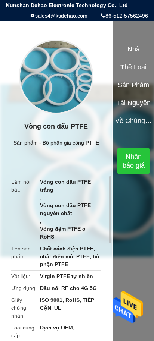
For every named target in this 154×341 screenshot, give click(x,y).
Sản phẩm (25, 143)
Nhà (133, 49)
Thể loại (133, 67)
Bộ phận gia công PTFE (71, 143)
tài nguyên (133, 103)
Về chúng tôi (133, 120)
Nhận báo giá (134, 161)
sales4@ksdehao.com (61, 16)
